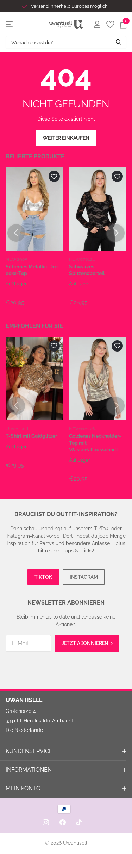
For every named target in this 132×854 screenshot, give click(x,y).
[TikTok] (79, 822)
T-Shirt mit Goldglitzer (31, 436)
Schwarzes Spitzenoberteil (87, 270)
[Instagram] (46, 822)
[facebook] (62, 822)
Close (66, 751)
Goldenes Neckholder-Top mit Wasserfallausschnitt (95, 443)
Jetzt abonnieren (86, 643)
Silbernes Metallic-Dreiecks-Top (33, 270)
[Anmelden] (97, 24)
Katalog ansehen (10, 24)
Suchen (118, 42)
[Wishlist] (110, 24)
